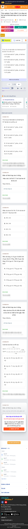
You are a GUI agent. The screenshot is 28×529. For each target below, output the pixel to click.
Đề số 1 (2, 35)
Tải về (21, 27)
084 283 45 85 (8, 509)
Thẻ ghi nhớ (7, 40)
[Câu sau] (19, 84)
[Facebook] (2, 502)
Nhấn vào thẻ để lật (14, 79)
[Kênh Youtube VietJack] (6, 502)
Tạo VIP (17, 6)
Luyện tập (18, 40)
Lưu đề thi (21, 30)
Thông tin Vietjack (6, 520)
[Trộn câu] (21, 88)
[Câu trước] (9, 84)
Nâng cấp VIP (14, 429)
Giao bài (8, 30)
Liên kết (3, 517)
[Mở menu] (6, 7)
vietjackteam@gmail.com (10, 511)
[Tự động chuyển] (17, 88)
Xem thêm (4, 478)
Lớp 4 (2, 10)
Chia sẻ (8, 27)
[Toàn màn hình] (24, 88)
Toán (6, 10)
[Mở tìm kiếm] (13, 7)
